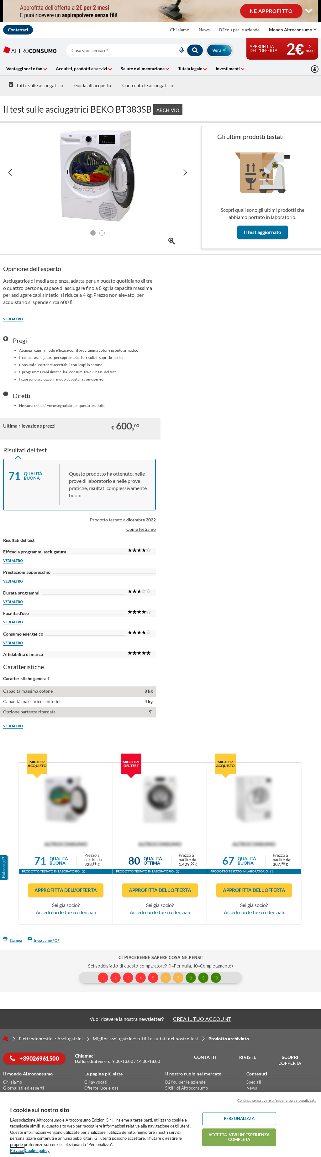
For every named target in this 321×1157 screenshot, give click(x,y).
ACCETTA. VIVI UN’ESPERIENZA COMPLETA (239, 1137)
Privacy (17, 1150)
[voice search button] (179, 50)
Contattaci (18, 29)
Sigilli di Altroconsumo (186, 1087)
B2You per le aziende (239, 29)
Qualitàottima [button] (153, 861)
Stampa (16, 940)
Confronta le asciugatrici (147, 85)
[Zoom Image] (171, 241)
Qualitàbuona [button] (59, 861)
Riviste (247, 1057)
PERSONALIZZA (239, 1118)
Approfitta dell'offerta (65, 890)
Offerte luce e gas (101, 1087)
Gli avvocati (96, 1082)
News (204, 29)
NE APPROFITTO (271, 11)
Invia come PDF (47, 940)
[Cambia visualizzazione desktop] (160, 11)
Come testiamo (141, 529)
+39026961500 (38, 1058)
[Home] (5, 1038)
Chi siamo (179, 29)
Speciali (253, 1082)
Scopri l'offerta (290, 1060)
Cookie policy (37, 1150)
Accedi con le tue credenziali (66, 912)
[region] (160, 1124)
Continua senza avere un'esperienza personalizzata (276, 1100)
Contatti (205, 1057)
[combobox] (134, 50)
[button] (83, 872)
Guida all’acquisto (92, 85)
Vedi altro (13, 319)
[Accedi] (315, 69)
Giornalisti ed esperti (23, 1087)
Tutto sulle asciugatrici (39, 85)
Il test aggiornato (262, 232)
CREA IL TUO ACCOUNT (202, 1019)
